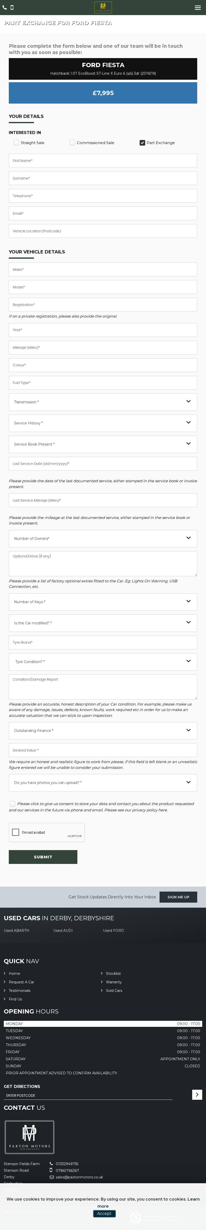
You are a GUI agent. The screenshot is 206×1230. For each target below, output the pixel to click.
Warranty (114, 982)
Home (14, 973)
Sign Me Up (178, 897)
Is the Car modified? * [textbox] (33, 623)
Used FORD (113, 930)
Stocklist (113, 973)
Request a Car (21, 982)
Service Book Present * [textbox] (34, 444)
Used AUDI (63, 930)
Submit (43, 857)
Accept (104, 1213)
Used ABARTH (16, 930)
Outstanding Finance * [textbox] (33, 730)
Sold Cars (114, 990)
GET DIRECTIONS (22, 1086)
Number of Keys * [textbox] (29, 602)
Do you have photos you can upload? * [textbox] (48, 782)
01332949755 (66, 1164)
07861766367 (67, 1170)
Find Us (15, 999)
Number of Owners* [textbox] (31, 538)
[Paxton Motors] (103, 7)
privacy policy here (149, 810)
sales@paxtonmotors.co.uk (79, 1177)
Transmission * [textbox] (26, 402)
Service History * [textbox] (28, 423)
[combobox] (103, 402)
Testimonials (19, 990)
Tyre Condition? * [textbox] (30, 662)
